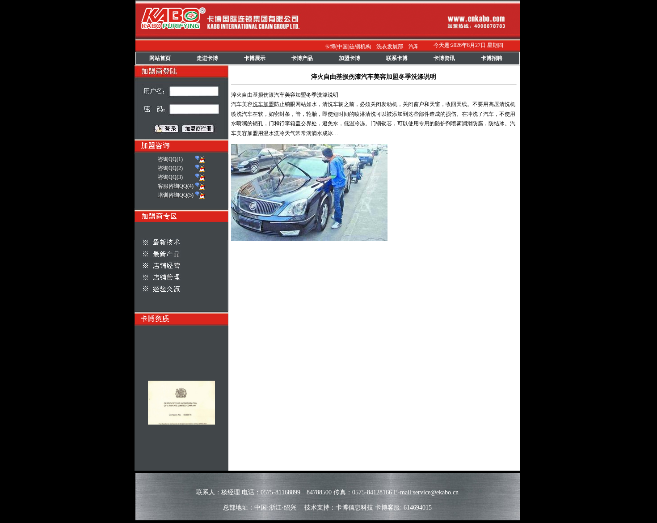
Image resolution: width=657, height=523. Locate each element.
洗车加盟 (263, 104)
